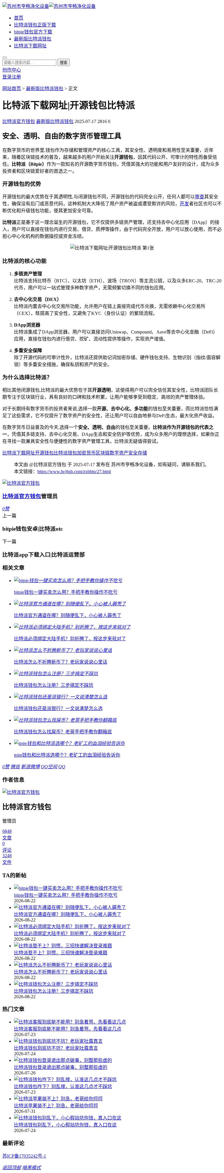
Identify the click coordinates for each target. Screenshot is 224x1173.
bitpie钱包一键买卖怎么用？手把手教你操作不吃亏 (66, 895)
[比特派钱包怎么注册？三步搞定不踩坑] (118, 983)
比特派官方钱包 (18, 121)
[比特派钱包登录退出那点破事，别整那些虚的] (118, 1059)
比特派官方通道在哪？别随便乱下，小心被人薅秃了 (67, 914)
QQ (61, 766)
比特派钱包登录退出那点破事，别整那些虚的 (60, 1067)
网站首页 (11, 88)
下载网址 (25, 452)
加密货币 (86, 452)
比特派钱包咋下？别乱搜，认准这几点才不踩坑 (63, 1086)
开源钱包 (44, 452)
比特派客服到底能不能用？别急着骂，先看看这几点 (67, 1028)
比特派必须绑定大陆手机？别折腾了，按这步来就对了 (70, 933)
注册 (16, 76)
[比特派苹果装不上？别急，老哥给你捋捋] (118, 1098)
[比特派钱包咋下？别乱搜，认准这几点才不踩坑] (118, 1079)
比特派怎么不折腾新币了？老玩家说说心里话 (60, 971)
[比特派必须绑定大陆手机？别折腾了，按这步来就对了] (118, 926)
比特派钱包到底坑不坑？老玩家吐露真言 (56, 1048)
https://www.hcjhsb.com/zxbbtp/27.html (74, 471)
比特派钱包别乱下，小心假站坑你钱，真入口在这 (65, 1124)
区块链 (103, 452)
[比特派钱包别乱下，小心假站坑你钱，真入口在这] (118, 1117)
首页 (18, 17)
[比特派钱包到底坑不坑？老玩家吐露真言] (118, 1040)
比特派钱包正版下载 (35, 24)
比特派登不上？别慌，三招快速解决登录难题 (60, 952)
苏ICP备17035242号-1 (24, 1156)
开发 (184, 203)
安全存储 (137, 452)
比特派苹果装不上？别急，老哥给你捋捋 (56, 1105)
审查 (199, 196)
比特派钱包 (65, 452)
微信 (15, 766)
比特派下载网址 (30, 45)
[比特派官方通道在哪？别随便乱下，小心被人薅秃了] (118, 906)
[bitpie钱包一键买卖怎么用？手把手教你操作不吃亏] (118, 887)
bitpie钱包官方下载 (33, 31)
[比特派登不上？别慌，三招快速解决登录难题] (118, 945)
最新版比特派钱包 (32, 38)
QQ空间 (49, 766)
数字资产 (119, 452)
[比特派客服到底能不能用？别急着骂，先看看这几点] (118, 1021)
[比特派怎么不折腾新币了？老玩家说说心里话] (118, 964)
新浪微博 (30, 766)
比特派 (9, 452)
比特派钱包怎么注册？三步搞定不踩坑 (53, 991)
